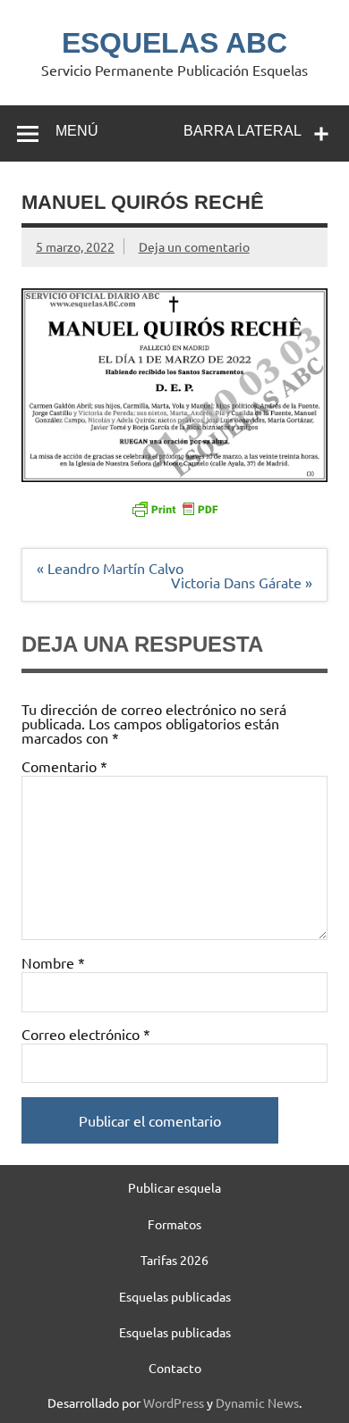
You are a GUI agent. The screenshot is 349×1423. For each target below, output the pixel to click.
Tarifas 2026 (174, 1259)
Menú (76, 130)
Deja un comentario (194, 246)
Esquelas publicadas (175, 1296)
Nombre (53, 962)
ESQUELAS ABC (174, 43)
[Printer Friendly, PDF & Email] (174, 508)
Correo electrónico (85, 1034)
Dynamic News (257, 1402)
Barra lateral (242, 130)
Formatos (174, 1224)
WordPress (173, 1402)
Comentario (64, 766)
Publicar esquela (174, 1187)
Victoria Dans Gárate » (241, 582)
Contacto (175, 1367)
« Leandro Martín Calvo (110, 568)
